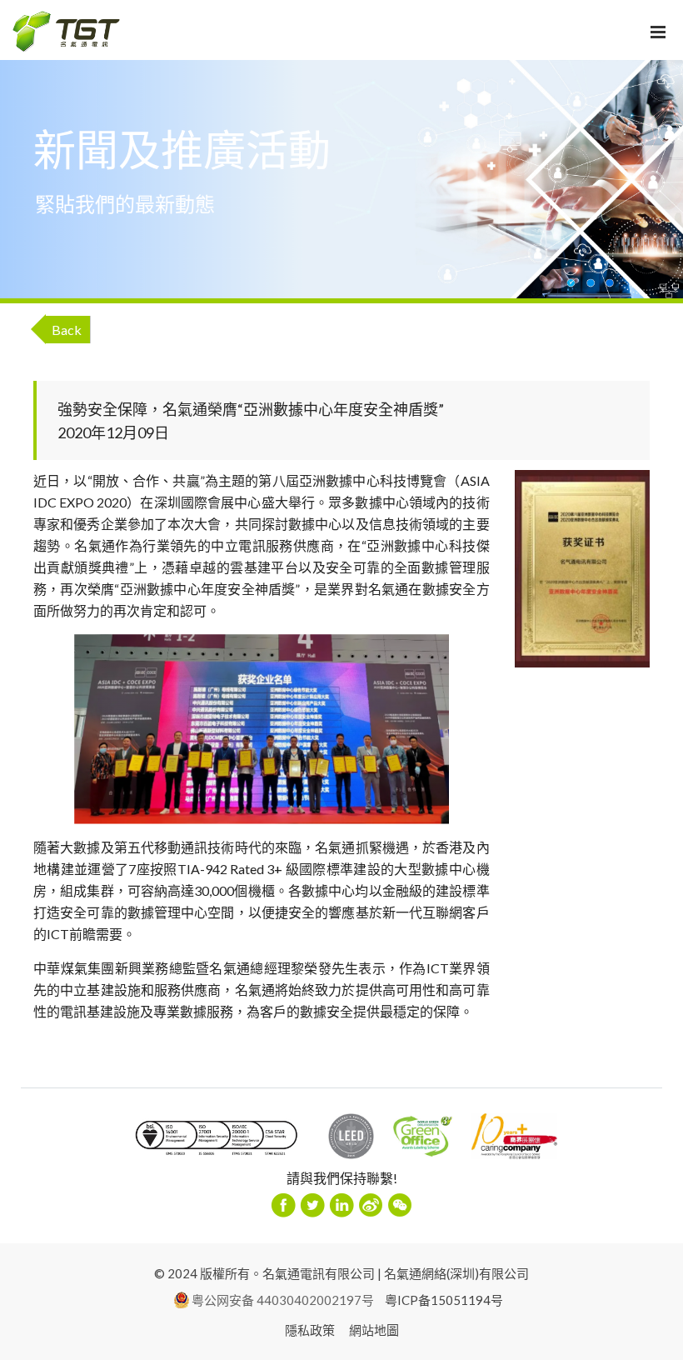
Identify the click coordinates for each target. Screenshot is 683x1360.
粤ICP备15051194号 (444, 1300)
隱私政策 (310, 1330)
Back (67, 330)
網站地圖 (374, 1330)
